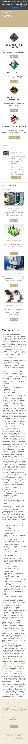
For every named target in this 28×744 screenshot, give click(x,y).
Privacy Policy (10, 739)
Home (3, 185)
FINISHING (14, 110)
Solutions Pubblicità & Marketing (16, 738)
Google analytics (11, 430)
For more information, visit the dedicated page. (11, 643)
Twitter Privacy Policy (13, 666)
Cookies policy (17, 739)
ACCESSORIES (14, 137)
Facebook (8, 683)
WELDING (14, 82)
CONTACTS (14, 726)
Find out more (15, 177)
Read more (15, 8)
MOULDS (14, 56)
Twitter (12, 683)
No (24, 6)
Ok (21, 6)
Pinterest (16, 683)
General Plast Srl (16, 734)
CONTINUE (14, 220)
